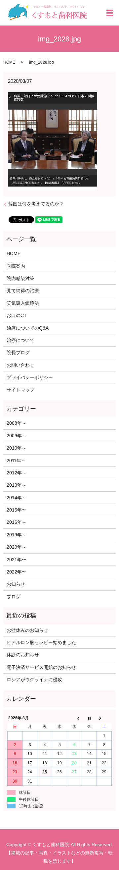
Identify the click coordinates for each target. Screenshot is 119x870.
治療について (20, 340)
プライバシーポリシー (30, 377)
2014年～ (16, 497)
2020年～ (16, 547)
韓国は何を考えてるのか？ (36, 203)
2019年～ (16, 534)
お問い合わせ (20, 365)
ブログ (13, 596)
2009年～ (16, 435)
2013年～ (16, 485)
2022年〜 (16, 571)
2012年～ (16, 472)
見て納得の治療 (23, 290)
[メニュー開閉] (109, 13)
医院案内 (16, 266)
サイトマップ (20, 390)
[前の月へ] (74, 718)
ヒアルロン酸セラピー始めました (41, 642)
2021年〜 (16, 559)
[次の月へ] (104, 718)
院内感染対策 (20, 278)
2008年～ (16, 423)
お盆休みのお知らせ (27, 630)
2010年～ (16, 448)
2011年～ (16, 460)
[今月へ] (89, 718)
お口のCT (17, 315)
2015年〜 (16, 510)
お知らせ (16, 584)
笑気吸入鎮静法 (23, 303)
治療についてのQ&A (28, 328)
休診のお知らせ (23, 654)
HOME (9, 62)
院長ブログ (18, 352)
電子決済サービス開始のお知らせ (41, 667)
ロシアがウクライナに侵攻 (34, 679)
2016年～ (16, 522)
